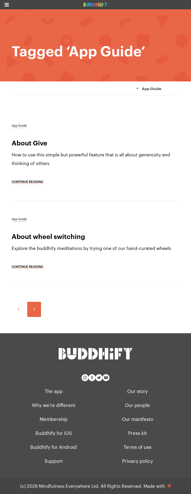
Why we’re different (53, 405)
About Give (29, 142)
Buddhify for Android (53, 447)
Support (53, 460)
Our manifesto (137, 419)
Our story (137, 391)
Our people (137, 405)
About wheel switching (48, 236)
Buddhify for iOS (53, 433)
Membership (54, 419)
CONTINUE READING (27, 181)
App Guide (19, 125)
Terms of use (137, 447)
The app (54, 391)
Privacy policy (137, 460)
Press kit (137, 433)
